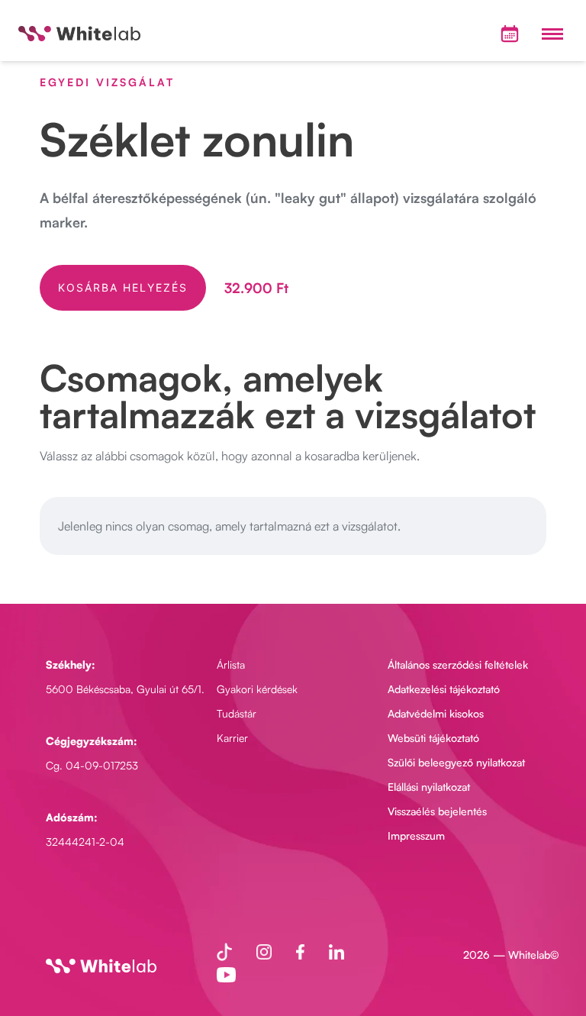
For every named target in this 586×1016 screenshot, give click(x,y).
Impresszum (416, 835)
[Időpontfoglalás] (509, 33)
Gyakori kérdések (257, 688)
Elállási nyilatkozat (429, 786)
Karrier (232, 737)
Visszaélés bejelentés (437, 811)
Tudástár (236, 713)
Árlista (231, 664)
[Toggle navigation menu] (552, 33)
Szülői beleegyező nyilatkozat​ (456, 762)
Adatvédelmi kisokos (436, 713)
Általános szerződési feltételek (458, 664)
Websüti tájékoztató (433, 737)
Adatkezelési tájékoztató (444, 688)
